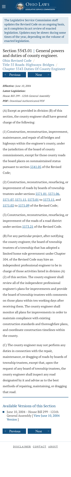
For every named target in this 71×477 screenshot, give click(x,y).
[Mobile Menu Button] (4, 7)
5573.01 (33, 199)
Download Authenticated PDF (26, 101)
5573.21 (27, 226)
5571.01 (41, 194)
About (53, 446)
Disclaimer (22, 446)
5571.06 (53, 194)
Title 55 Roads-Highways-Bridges (28, 64)
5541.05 (35, 167)
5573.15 (48, 199)
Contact (39, 446)
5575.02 (8, 205)
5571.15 (20, 199)
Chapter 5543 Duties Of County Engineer (34, 68)
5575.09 (23, 205)
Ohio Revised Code (17, 60)
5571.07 (8, 199)
